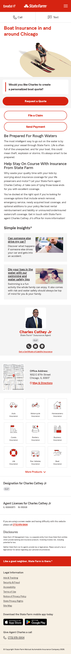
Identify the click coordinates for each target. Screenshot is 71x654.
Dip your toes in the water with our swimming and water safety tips (20, 274)
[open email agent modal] (35, 347)
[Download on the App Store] (13, 622)
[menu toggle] (66, 6)
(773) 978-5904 (20, 525)
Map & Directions (43, 383)
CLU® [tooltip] (36, 340)
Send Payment (35, 126)
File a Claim (35, 115)
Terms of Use (9, 592)
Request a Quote (35, 101)
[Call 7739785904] (29, 346)
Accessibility (9, 587)
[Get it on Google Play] (36, 622)
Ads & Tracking (10, 578)
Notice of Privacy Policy (14, 596)
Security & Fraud (11, 582)
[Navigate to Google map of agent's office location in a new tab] (42, 346)
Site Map (7, 606)
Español (7, 6)
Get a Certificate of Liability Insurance (35, 352)
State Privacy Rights (13, 601)
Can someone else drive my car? (19, 240)
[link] (35, 6)
